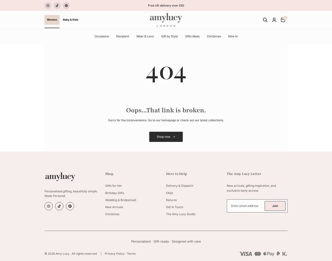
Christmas (112, 214)
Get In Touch (174, 207)
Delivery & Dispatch (179, 186)
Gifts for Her (113, 186)
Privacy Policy (115, 253)
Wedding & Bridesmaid (120, 200)
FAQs (169, 193)
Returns (171, 200)
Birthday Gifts (114, 193)
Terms (131, 253)
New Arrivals (114, 207)
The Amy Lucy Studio (180, 214)
